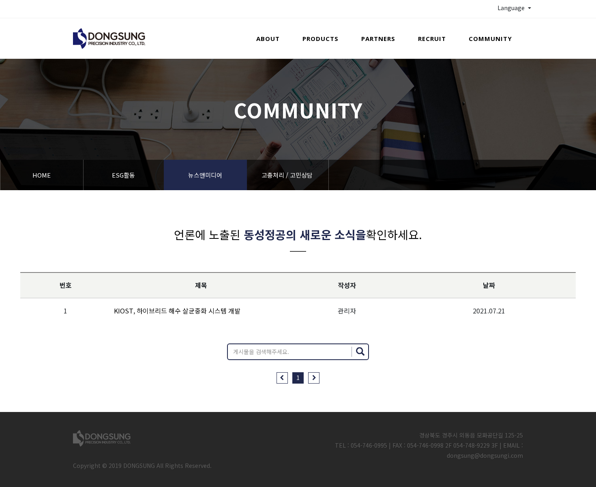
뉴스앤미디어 (205, 175)
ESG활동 (123, 175)
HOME (41, 175)
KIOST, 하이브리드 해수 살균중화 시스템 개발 (177, 310)
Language (511, 8)
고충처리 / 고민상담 (287, 175)
